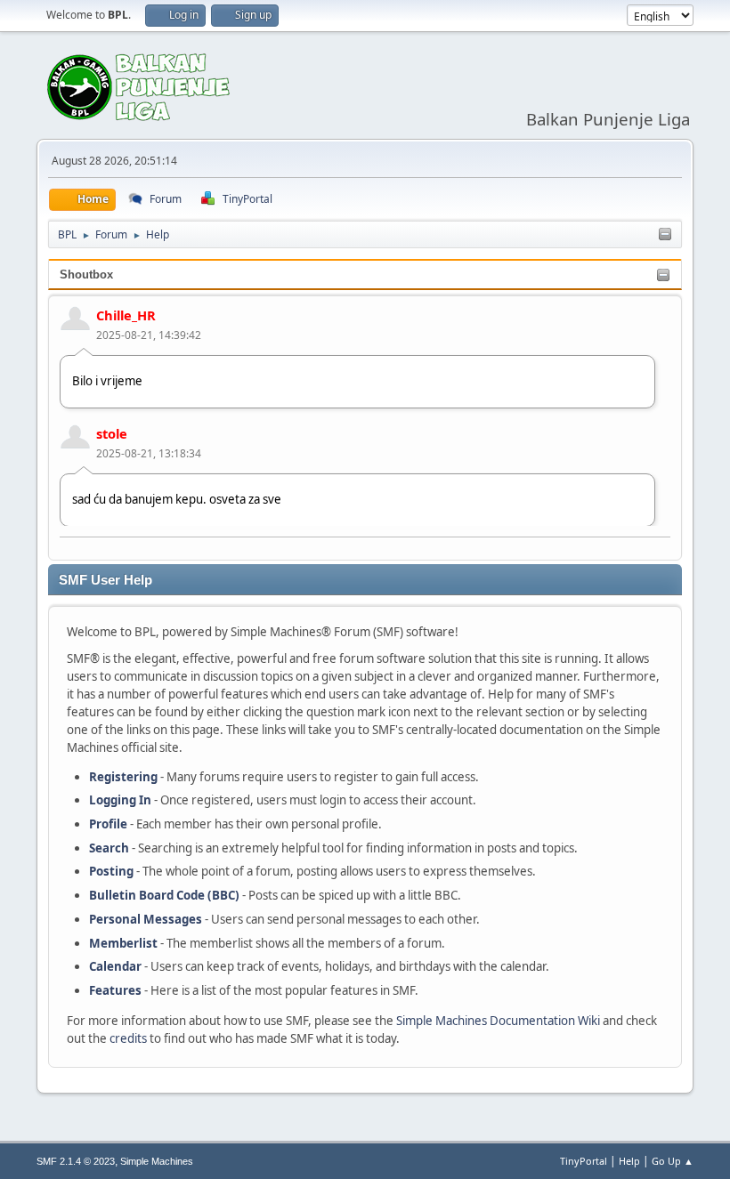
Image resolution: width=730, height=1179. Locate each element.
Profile (108, 824)
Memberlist (123, 943)
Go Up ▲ (673, 1160)
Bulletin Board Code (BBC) (164, 895)
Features (115, 990)
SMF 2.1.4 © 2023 (75, 1161)
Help (629, 1160)
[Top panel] (665, 234)
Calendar (115, 966)
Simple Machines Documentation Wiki (498, 1021)
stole (111, 433)
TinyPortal (583, 1160)
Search (109, 848)
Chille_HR (126, 315)
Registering (123, 777)
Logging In (120, 800)
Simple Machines (156, 1161)
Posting (111, 871)
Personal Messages (145, 919)
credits (128, 1038)
